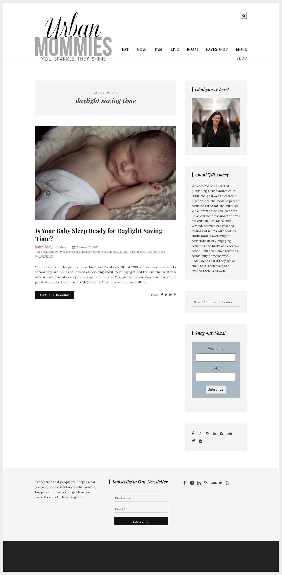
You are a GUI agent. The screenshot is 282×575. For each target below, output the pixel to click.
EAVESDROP (217, 49)
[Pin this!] (170, 295)
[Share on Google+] (175, 295)
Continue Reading (54, 294)
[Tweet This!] (166, 295)
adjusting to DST (53, 251)
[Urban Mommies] (73, 60)
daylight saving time (105, 251)
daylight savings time (132, 251)
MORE (241, 49)
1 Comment (46, 255)
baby (39, 247)
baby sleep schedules (78, 251)
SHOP (241, 58)
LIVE (175, 49)
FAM (158, 49)
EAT (125, 49)
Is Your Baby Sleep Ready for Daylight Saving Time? (99, 235)
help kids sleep (156, 251)
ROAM (192, 49)
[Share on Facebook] (162, 295)
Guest (63, 247)
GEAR (142, 49)
